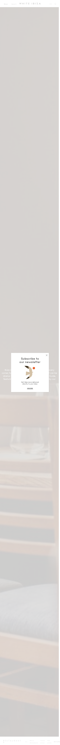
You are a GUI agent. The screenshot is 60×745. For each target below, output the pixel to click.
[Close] (46, 355)
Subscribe (30, 388)
